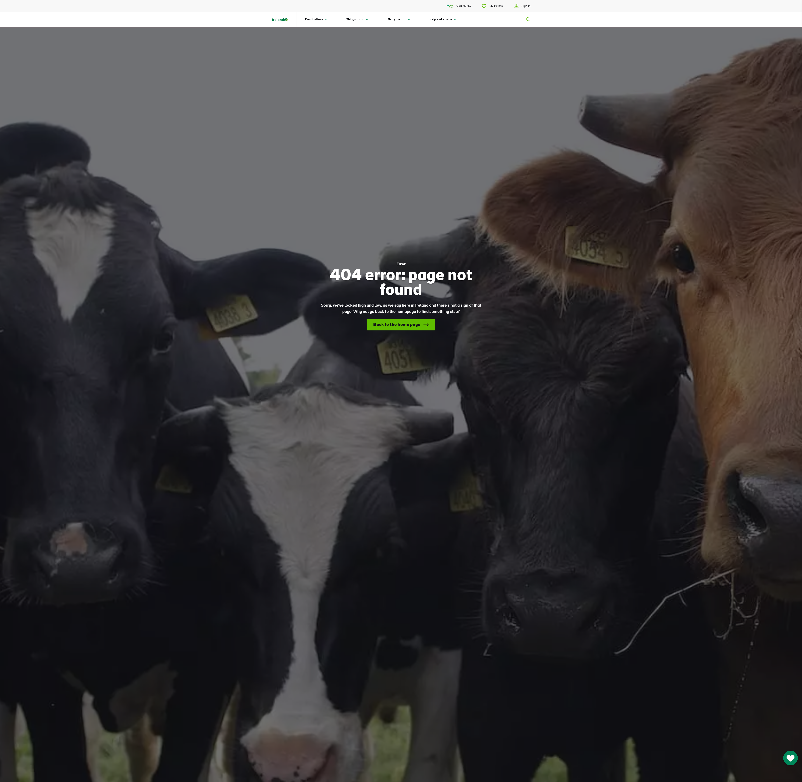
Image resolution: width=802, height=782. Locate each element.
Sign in (525, 6)
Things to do (355, 19)
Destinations (314, 19)
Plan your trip (396, 19)
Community (463, 5)
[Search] (525, 19)
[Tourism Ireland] (284, 19)
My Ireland (496, 5)
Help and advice (440, 19)
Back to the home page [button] (396, 325)
